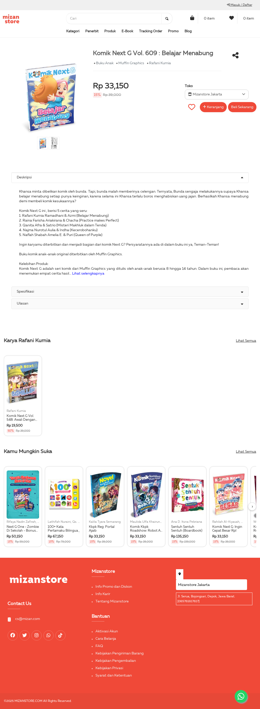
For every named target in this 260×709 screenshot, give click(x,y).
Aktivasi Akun (106, 631)
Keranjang (215, 107)
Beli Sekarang (242, 107)
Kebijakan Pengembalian (115, 661)
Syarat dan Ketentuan (113, 675)
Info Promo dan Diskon (113, 586)
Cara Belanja (105, 638)
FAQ (99, 646)
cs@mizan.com (27, 619)
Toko (189, 86)
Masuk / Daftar (241, 5)
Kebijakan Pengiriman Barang (119, 653)
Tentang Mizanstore (112, 601)
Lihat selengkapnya (88, 273)
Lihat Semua (246, 341)
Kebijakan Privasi (109, 668)
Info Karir (102, 594)
